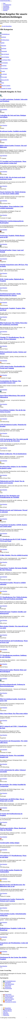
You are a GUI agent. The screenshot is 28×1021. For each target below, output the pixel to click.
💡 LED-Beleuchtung (8, 984)
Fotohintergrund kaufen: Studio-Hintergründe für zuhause (10, 294)
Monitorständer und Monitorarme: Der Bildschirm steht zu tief (12, 885)
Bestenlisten (6, 8)
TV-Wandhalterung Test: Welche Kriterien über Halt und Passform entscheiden (13, 598)
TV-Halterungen (7, 4)
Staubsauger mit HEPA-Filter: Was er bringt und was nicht (12, 800)
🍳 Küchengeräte (7, 988)
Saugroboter (6, 6)
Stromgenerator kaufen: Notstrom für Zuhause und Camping (12, 900)
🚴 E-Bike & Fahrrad (8, 996)
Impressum (5, 1013)
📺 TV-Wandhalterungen (9, 981)
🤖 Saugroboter (7, 982)
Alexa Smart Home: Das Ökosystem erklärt (14, 713)
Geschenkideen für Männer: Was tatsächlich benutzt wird (10, 382)
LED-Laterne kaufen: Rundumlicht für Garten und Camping (12, 367)
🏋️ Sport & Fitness (8, 997)
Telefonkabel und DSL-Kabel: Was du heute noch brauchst (12, 482)
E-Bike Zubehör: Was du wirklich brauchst (14, 555)
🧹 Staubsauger (7, 987)
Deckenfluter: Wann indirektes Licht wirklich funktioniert (11, 207)
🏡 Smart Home (7, 985)
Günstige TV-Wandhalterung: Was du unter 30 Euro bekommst (12, 338)
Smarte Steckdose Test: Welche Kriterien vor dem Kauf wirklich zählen (13, 192)
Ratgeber (5, 10)
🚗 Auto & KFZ (7, 994)
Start (4, 3)
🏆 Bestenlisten (7, 1008)
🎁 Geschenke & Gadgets (9, 1001)
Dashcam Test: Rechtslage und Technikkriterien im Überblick (9, 496)
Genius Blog (5, 0)
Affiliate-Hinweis (7, 1011)
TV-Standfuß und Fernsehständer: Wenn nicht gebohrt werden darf (13, 162)
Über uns (5, 1012)
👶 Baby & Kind (7, 1000)
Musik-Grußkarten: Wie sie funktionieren (13, 454)
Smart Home (6, 7)
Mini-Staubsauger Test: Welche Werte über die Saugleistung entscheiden (13, 323)
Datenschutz (6, 1015)
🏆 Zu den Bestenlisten (6, 26)
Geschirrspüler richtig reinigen (9, 843)
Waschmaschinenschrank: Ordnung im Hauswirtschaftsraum (12, 685)
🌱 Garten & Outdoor (8, 999)
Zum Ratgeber (3, 109)
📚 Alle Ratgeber (7, 1009)
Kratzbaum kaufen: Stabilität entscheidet (13, 131)
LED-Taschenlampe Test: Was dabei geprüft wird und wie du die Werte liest (14, 440)
